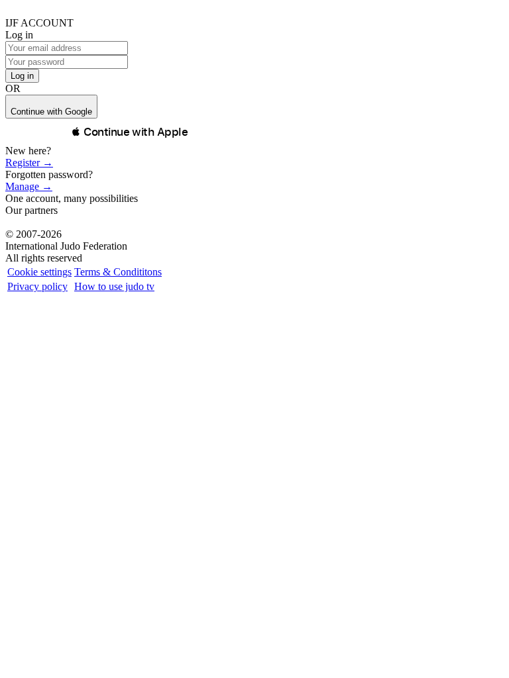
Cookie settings (39, 271)
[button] (129, 132)
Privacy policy (37, 286)
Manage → (28, 186)
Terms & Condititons (118, 271)
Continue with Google (51, 112)
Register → (29, 162)
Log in (22, 76)
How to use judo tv (114, 286)
